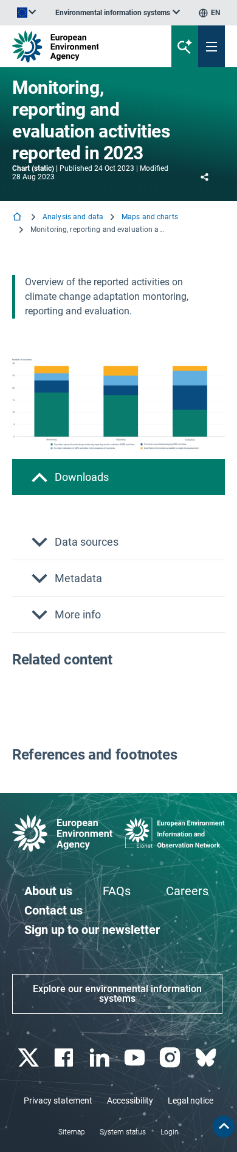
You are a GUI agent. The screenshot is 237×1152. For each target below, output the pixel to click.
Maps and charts (150, 217)
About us (48, 891)
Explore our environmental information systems (117, 993)
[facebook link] (65, 1057)
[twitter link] (30, 1057)
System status (123, 1132)
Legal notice (190, 1100)
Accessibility (130, 1100)
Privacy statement (58, 1100)
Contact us (53, 910)
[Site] (80, 46)
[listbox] (117, 12)
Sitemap (71, 1132)
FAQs (117, 891)
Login (169, 1132)
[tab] (118, 477)
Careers (187, 891)
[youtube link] (136, 1057)
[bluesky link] (206, 1057)
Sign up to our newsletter (92, 929)
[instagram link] (171, 1057)
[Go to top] (224, 1126)
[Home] (18, 217)
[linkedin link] (100, 1057)
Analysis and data (73, 217)
